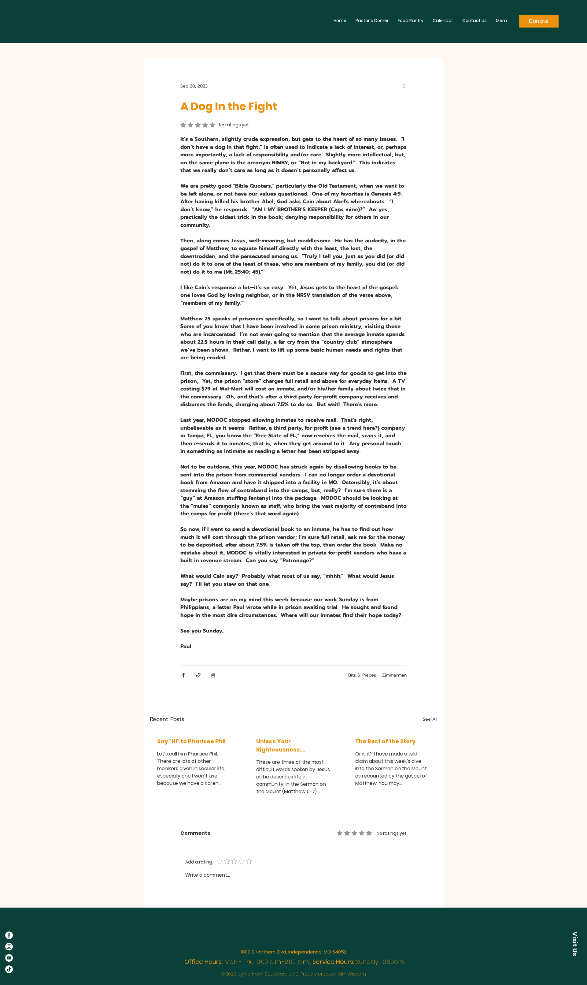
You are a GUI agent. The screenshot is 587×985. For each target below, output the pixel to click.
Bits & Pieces (362, 675)
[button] (575, 944)
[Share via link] (198, 675)
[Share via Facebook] (183, 675)
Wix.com (357, 974)
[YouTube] (9, 958)
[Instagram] (9, 946)
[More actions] (406, 86)
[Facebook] (9, 935)
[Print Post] (213, 675)
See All (430, 719)
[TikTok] (9, 969)
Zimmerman (394, 675)
